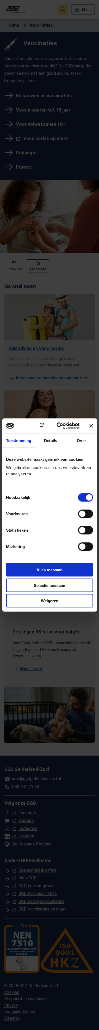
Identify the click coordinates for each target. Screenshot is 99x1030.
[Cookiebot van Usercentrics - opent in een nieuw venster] (59, 425)
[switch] (85, 514)
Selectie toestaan (49, 585)
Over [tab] (81, 440)
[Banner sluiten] (91, 425)
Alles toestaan (49, 570)
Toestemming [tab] (18, 440)
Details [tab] (50, 440)
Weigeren (49, 601)
